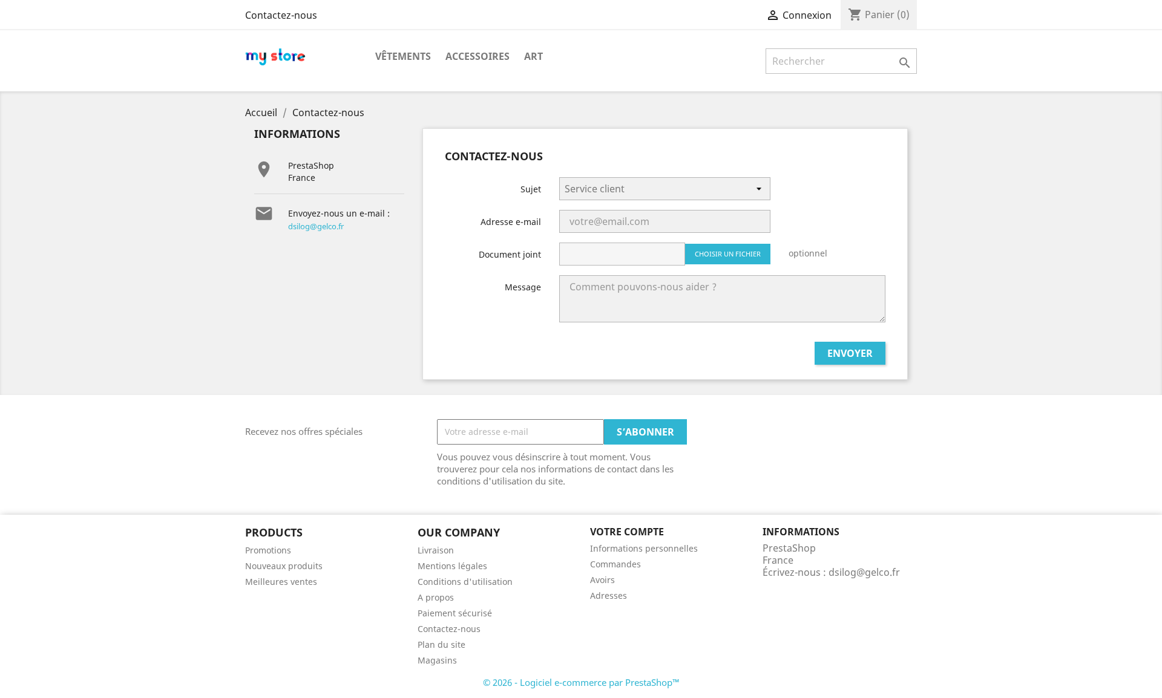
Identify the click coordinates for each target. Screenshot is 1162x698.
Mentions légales (452, 566)
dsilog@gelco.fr (316, 226)
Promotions (268, 550)
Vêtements (403, 56)
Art (533, 56)
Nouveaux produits (284, 566)
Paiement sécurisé (455, 613)
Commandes (615, 564)
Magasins (437, 660)
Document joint (510, 254)
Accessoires (477, 56)
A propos (436, 597)
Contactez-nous (281, 15)
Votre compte (627, 531)
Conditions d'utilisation (465, 581)
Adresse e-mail (511, 221)
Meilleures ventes (281, 581)
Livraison (436, 550)
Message (523, 287)
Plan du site (441, 644)
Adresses (608, 595)
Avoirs (602, 579)
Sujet (530, 189)
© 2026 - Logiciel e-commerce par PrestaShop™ (581, 682)
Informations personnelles (644, 548)
